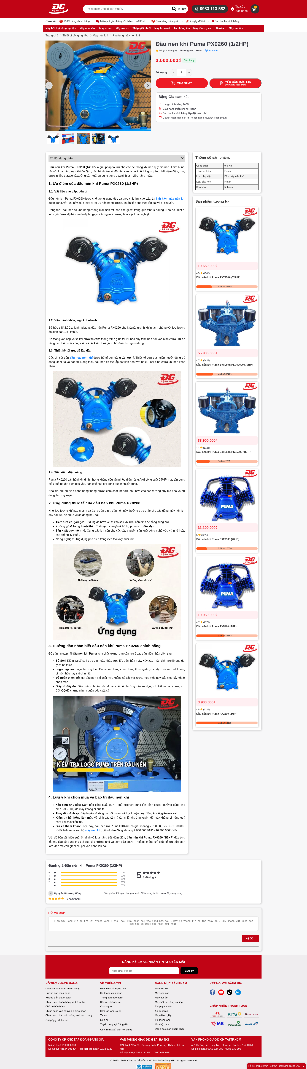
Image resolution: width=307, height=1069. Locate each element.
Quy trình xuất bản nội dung (116, 1029)
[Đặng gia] (58, 9)
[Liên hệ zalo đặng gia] (238, 993)
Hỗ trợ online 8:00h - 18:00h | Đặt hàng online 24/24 (274, 1066)
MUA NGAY (184, 83)
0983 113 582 (212, 8)
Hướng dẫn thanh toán (58, 997)
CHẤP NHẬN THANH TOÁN (228, 1005)
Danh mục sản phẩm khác (169, 1028)
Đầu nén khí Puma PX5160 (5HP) (216, 626)
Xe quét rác (161, 1010)
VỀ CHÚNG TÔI (110, 983)
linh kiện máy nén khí (170, 198)
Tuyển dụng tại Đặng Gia (114, 1024)
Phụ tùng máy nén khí (126, 35)
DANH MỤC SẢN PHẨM (171, 983)
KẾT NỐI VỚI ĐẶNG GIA (226, 983)
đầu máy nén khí (81, 357)
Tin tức (104, 1015)
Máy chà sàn (162, 993)
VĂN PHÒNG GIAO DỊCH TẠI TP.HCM (216, 1039)
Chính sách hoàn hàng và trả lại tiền (65, 1002)
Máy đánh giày (163, 1015)
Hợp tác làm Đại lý (110, 1010)
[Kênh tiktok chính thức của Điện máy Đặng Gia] (229, 993)
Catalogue (106, 1006)
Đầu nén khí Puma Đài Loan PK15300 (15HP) (223, 452)
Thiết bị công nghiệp (75, 35)
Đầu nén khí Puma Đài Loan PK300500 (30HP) (224, 364)
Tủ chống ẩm (162, 1019)
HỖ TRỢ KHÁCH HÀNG (61, 983)
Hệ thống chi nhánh (111, 993)
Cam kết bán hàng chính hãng (62, 988)
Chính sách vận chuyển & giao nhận (65, 1010)
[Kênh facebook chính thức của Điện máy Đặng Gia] (212, 993)
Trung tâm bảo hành (111, 997)
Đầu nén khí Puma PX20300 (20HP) (217, 539)
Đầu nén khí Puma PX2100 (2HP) (216, 713)
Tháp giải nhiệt (163, 1006)
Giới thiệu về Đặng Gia (113, 988)
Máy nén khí (100, 35)
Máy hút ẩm (161, 997)
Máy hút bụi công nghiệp (169, 1002)
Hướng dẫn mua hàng (57, 993)
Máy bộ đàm (162, 1024)
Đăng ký (189, 970)
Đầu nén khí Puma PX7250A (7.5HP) (218, 277)
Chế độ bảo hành (55, 1006)
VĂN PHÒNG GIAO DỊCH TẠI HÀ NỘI (144, 1039)
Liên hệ (104, 1019)
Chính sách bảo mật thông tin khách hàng (69, 1015)
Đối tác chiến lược (110, 1002)
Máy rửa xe (161, 988)
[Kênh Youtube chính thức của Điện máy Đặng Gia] (221, 993)
